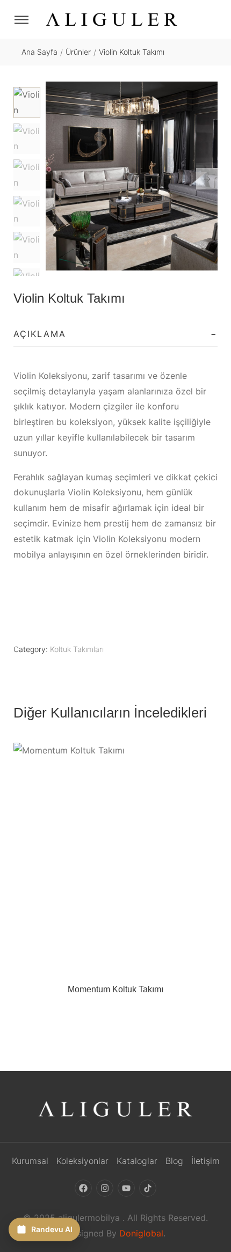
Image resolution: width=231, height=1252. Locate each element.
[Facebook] (83, 1188)
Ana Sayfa (39, 51)
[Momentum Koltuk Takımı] (115, 858)
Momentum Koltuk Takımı (115, 989)
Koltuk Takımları (77, 649)
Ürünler (78, 51)
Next (207, 178)
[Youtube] (126, 1188)
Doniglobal (141, 1233)
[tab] (115, 334)
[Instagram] (104, 1188)
